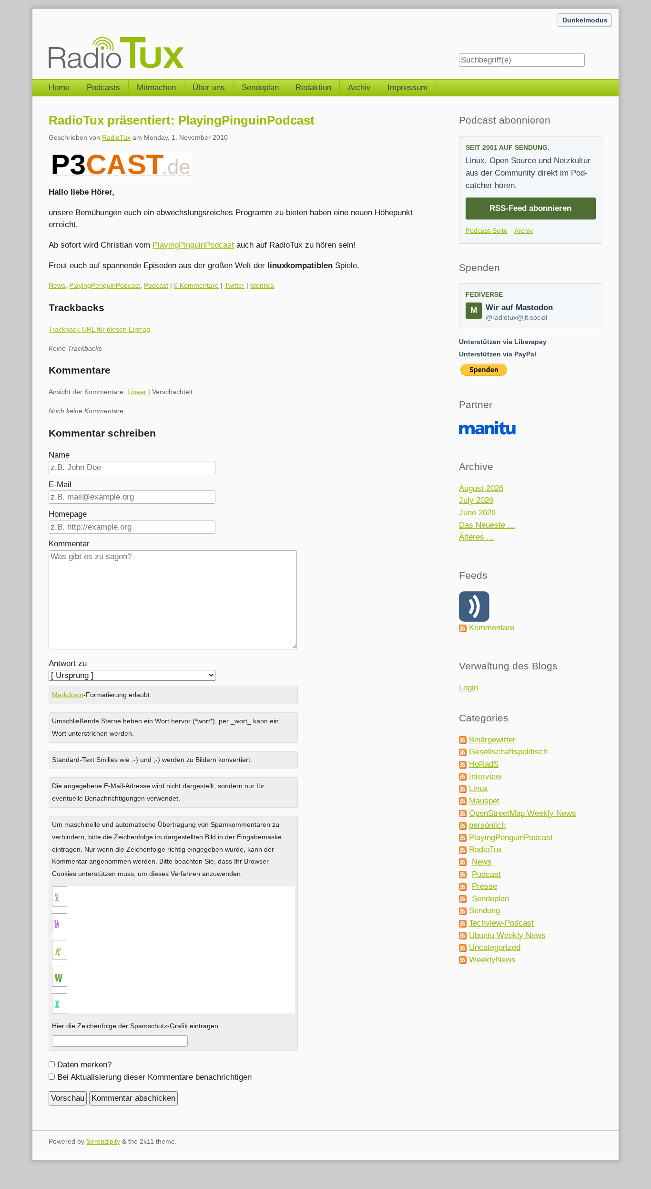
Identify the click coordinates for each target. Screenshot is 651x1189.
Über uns (209, 87)
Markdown (67, 695)
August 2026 (481, 488)
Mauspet (484, 800)
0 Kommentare (196, 285)
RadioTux (116, 137)
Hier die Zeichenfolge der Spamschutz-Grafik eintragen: (136, 1026)
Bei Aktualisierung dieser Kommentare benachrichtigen (154, 1077)
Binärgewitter (492, 739)
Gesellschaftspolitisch (508, 751)
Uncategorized (494, 947)
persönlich (487, 825)
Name (59, 454)
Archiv (359, 87)
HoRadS (483, 764)
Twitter (234, 285)
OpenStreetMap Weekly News (522, 813)
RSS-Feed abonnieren (530, 208)
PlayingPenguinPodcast (104, 285)
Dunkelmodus (585, 20)
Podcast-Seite (487, 230)
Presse (484, 886)
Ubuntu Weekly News (507, 935)
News (57, 285)
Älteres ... (476, 537)
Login (468, 687)
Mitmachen (156, 87)
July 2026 (476, 500)
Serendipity (103, 1141)
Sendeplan (260, 87)
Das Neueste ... (487, 525)
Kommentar (69, 543)
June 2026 (477, 512)
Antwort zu (68, 663)
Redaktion (313, 87)
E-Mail (60, 484)
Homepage (68, 514)
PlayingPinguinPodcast (193, 245)
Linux (478, 788)
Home (59, 87)
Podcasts (103, 87)
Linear (136, 392)
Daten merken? (84, 1064)
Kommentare (491, 627)
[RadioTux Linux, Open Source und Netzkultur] (48, 39)
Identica (262, 285)
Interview (485, 776)
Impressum (407, 87)
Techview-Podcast (501, 923)
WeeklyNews (492, 959)
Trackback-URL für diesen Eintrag (99, 329)
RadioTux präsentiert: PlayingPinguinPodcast (182, 120)
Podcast (156, 285)
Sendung (484, 910)
